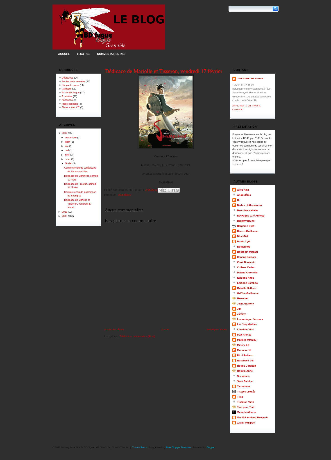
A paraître (67, 96)
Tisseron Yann (245, 402)
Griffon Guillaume (247, 293)
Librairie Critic (245, 329)
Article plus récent (114, 329)
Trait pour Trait (245, 407)
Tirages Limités (246, 391)
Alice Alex (243, 189)
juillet (68, 141)
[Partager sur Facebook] (173, 190)
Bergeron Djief (245, 226)
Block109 (242, 236)
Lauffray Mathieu (247, 324)
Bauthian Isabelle (247, 210)
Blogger (210, 447)
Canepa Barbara (246, 257)
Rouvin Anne (245, 371)
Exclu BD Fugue (70, 92)
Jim (239, 308)
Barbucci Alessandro (249, 205)
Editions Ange (245, 277)
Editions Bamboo (247, 283)
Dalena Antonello (247, 272)
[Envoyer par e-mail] (160, 190)
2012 (65, 133)
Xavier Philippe (246, 422)
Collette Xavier (245, 267)
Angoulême (244, 195)
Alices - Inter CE (70, 107)
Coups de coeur (70, 85)
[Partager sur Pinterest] (177, 190)
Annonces (67, 100)
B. (238, 200)
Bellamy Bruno (246, 220)
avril (67, 154)
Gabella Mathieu (246, 288)
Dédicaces (67, 77)
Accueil (64, 54)
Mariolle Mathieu (246, 339)
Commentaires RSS (111, 54)
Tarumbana (243, 386)
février (69, 163)
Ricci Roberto (245, 355)
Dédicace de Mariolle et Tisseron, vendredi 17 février (77, 203)
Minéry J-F (243, 345)
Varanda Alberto (246, 412)
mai (67, 150)
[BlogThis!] (164, 190)
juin (67, 146)
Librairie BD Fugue (250, 78)
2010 (65, 216)
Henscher (242, 298)
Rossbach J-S (245, 360)
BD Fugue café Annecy (250, 215)
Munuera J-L (244, 350)
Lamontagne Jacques (250, 319)
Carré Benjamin (246, 262)
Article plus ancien (217, 329)
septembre (71, 137)
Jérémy (241, 314)
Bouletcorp (243, 246)
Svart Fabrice (245, 381)
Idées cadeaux (70, 103)
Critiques (66, 89)
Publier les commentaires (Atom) (137, 336)
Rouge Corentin (246, 365)
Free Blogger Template (178, 447)
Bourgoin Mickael (247, 251)
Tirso (240, 396)
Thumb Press (139, 447)
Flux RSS (83, 54)
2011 (65, 211)
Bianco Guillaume (247, 231)
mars (68, 159)
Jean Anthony (245, 303)
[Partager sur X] (169, 190)
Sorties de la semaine (73, 81)
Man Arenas (244, 334)
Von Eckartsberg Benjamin (252, 417)
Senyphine (243, 376)
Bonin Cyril (243, 241)
